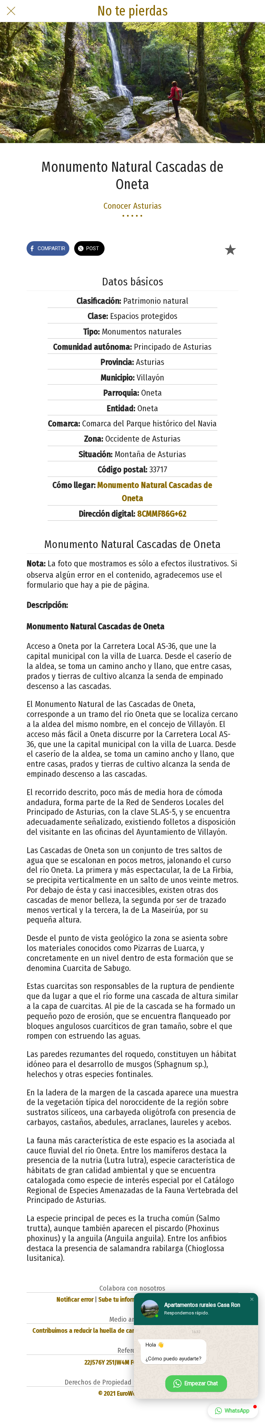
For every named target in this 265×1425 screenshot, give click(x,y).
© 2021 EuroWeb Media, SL (132, 1393)
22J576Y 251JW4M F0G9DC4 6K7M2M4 (132, 1362)
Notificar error (75, 1299)
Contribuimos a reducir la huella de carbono (90, 1330)
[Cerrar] (11, 11)
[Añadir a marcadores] (230, 249)
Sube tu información (124, 1299)
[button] (251, 1299)
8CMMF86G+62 (161, 514)
